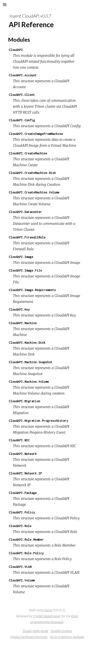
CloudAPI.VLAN (20, 567)
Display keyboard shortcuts (29, 637)
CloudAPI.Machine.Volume (29, 381)
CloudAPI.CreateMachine (28, 153)
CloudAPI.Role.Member (26, 539)
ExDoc (48, 610)
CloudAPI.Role (20, 526)
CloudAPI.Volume (22, 580)
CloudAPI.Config (22, 120)
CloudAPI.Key (19, 309)
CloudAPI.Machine (23, 323)
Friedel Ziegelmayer (47, 616)
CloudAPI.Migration (24, 401)
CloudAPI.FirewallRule (27, 237)
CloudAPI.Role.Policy (26, 553)
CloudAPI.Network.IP (25, 473)
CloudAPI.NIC (19, 440)
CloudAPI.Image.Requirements (32, 290)
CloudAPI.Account (23, 75)
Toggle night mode (35, 631)
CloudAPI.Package (23, 493)
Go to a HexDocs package (67, 637)
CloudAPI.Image (21, 257)
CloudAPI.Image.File (25, 270)
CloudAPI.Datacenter (25, 212)
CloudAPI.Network (23, 454)
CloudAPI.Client (22, 95)
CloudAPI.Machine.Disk (27, 342)
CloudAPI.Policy (22, 512)
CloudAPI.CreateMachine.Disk (32, 173)
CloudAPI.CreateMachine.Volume (34, 192)
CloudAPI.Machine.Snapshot (30, 362)
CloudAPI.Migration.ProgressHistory (38, 420)
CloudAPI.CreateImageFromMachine (36, 134)
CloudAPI (16, 50)
